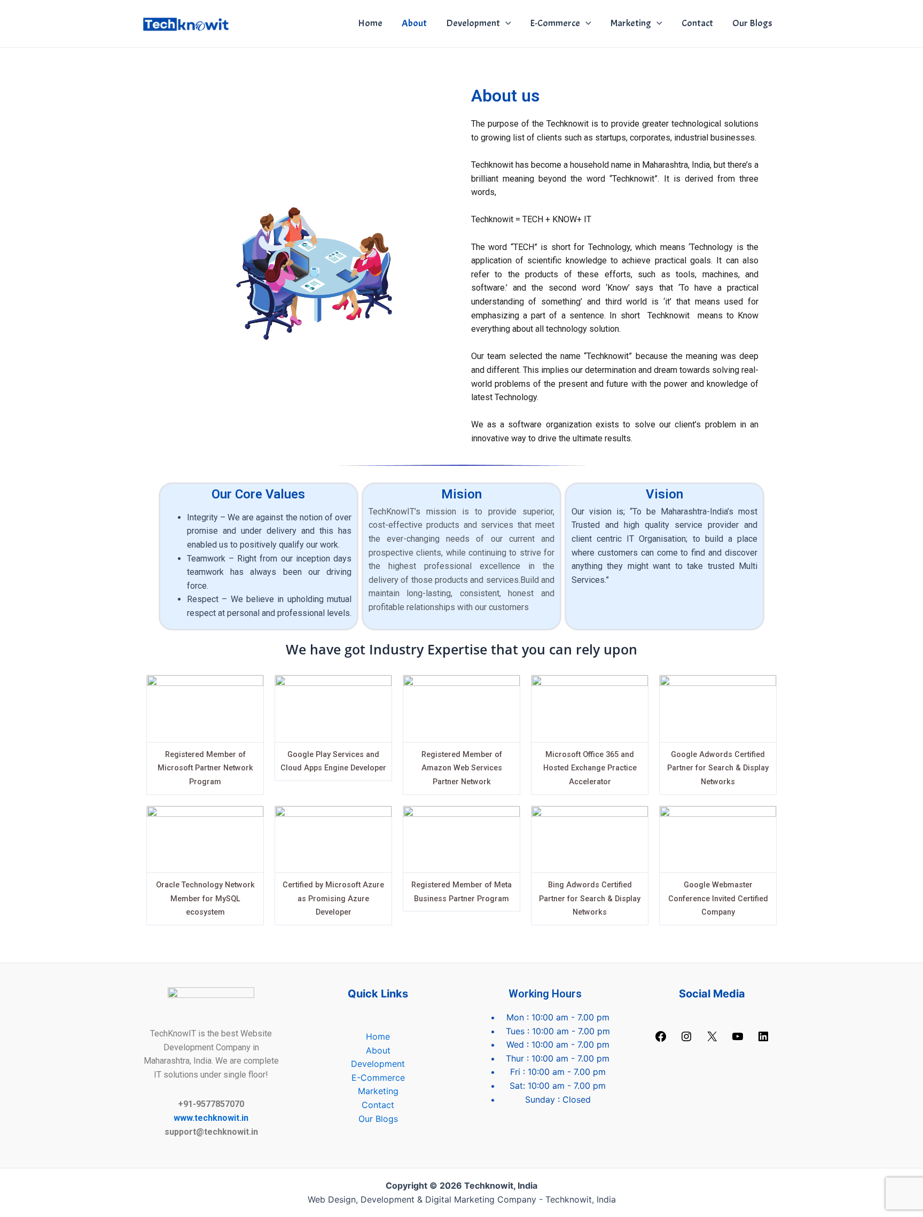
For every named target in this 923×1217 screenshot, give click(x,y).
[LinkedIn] (763, 1039)
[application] (505, 23)
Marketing (631, 23)
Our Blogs (752, 23)
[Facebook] (660, 1039)
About (414, 23)
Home (370, 23)
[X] (712, 1039)
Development (473, 23)
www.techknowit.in (211, 1118)
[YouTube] (737, 1039)
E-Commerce (555, 23)
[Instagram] (686, 1039)
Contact (697, 23)
